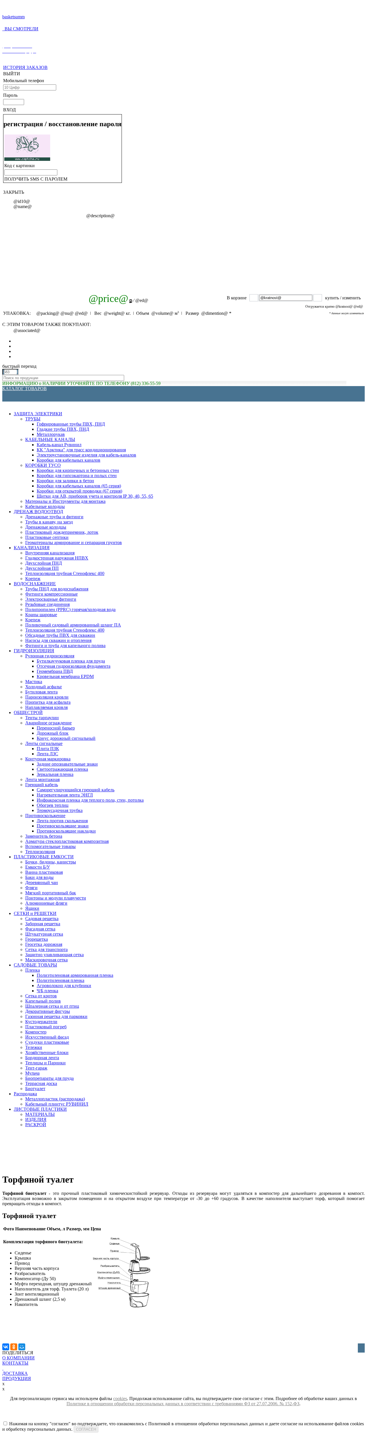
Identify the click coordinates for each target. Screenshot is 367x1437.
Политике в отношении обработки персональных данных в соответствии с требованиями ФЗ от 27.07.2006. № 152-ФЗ (183, 1403)
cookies (120, 1398)
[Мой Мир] (21, 1346)
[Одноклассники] (13, 1346)
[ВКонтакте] (5, 1346)
